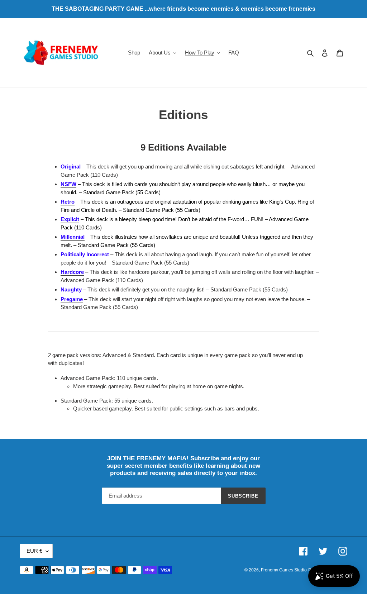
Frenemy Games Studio (284, 569)
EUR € (34, 551)
